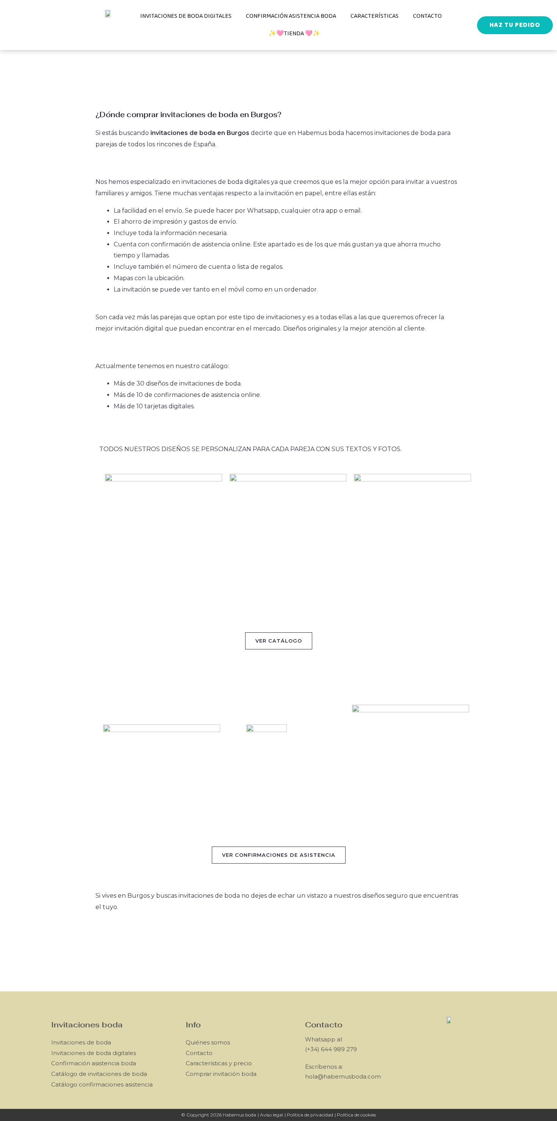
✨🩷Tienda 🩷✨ (294, 33)
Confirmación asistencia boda (291, 16)
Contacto (427, 16)
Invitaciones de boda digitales (186, 16)
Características (374, 16)
